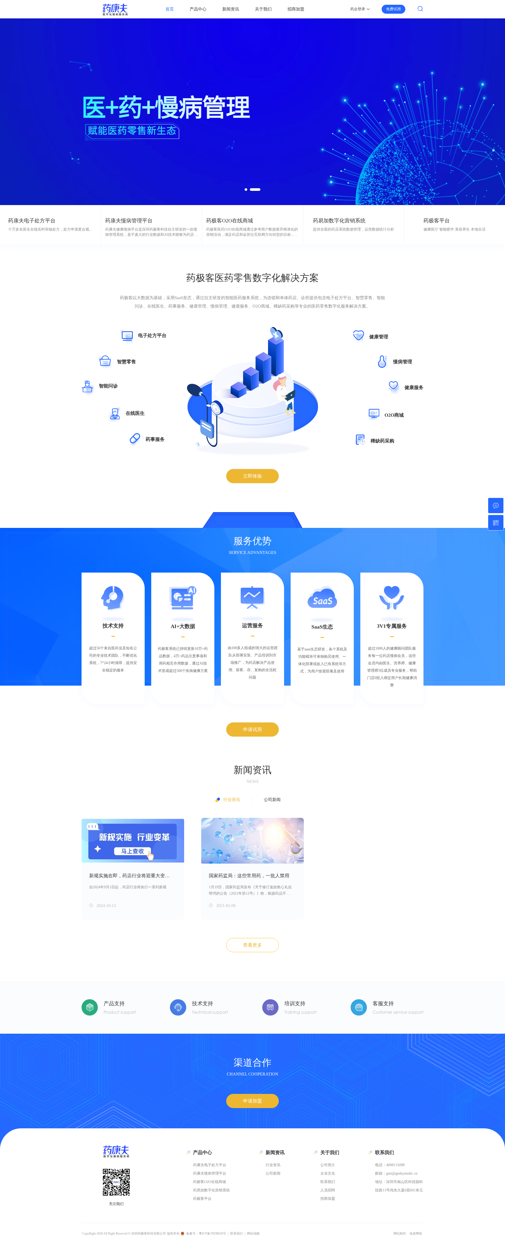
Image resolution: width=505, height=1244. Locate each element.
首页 (169, 9)
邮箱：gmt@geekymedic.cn (396, 1173)
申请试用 (252, 729)
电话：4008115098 (390, 1165)
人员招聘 (327, 1190)
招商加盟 (295, 9)
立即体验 (252, 476)
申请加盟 (252, 1101)
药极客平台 (202, 1199)
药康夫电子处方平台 (209, 1165)
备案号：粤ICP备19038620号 (206, 1233)
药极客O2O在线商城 (209, 1182)
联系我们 (327, 1182)
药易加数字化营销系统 (211, 1190)
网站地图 (253, 1233)
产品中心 (198, 9)
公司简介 (327, 1165)
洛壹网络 (416, 1233)
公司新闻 (272, 799)
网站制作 (399, 1233)
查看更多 (252, 945)
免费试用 (393, 9)
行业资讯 (231, 799)
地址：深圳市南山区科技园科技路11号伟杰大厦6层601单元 (399, 1186)
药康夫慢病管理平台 (209, 1173)
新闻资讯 (230, 9)
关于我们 (263, 9)
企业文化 (327, 1173)
